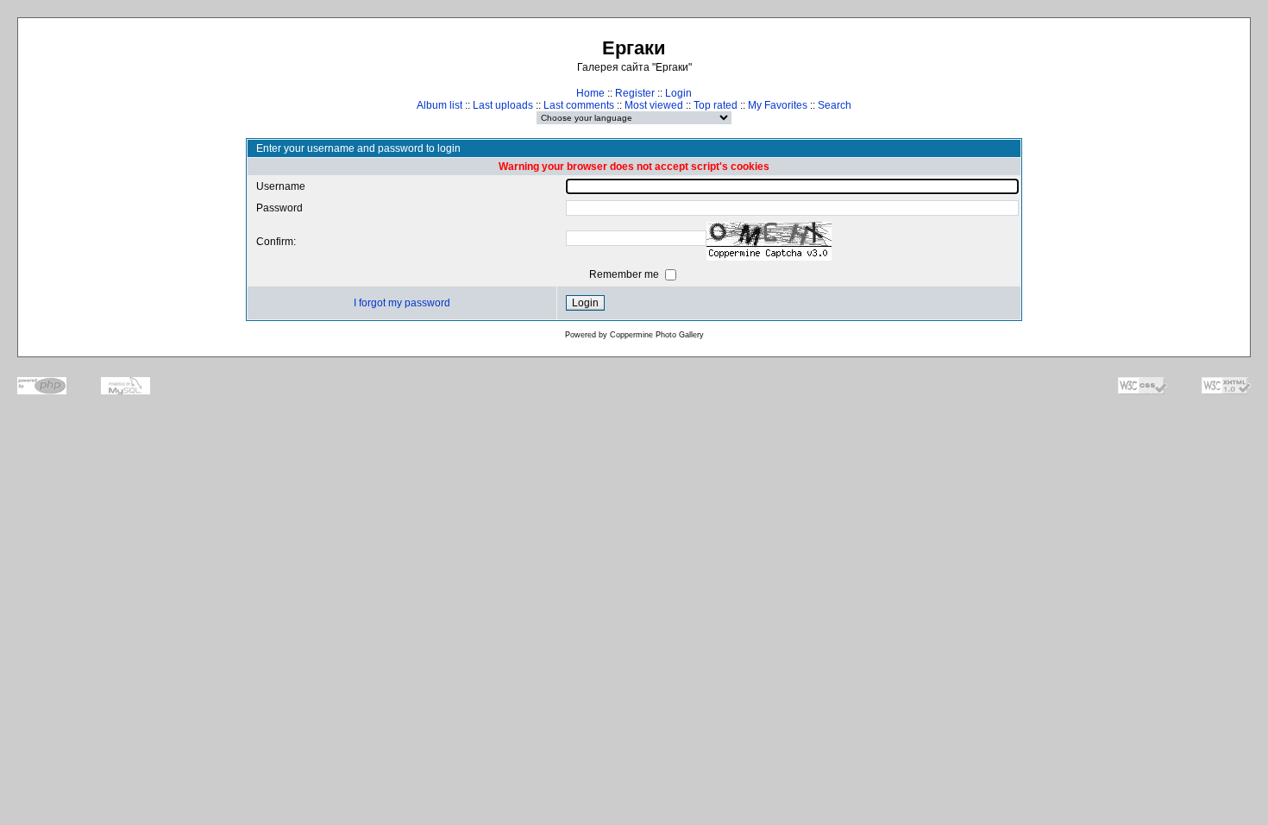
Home (590, 93)
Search (834, 105)
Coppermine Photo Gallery (657, 335)
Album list (439, 105)
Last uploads (503, 105)
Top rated (716, 105)
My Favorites (777, 105)
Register (635, 93)
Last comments (578, 105)
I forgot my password (402, 303)
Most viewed (654, 105)
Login (678, 93)
